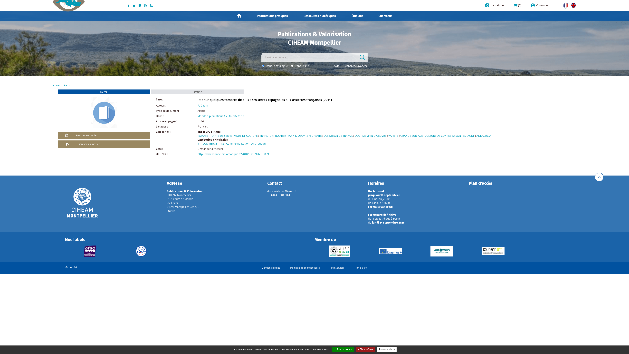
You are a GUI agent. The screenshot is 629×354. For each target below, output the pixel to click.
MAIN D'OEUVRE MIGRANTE (305, 136)
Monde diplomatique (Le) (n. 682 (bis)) (221, 116)
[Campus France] (141, 251)
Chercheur (385, 16)
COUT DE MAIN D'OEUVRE (370, 136)
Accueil (239, 16)
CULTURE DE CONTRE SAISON (443, 136)
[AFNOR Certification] (90, 251)
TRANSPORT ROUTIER (273, 136)
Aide (336, 66)
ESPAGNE (469, 136)
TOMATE (203, 136)
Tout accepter (344, 349)
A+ (75, 267)
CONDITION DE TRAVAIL (338, 136)
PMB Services (337, 267)
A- (66, 267)
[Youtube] (134, 5)
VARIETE (393, 136)
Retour (67, 85)
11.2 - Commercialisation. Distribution (242, 143)
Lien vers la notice (89, 144)
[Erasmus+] (391, 251)
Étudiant (357, 16)
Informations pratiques (272, 16)
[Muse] (339, 251)
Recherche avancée (356, 66)
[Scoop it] (140, 5)
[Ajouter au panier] (67, 135)
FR (564, 5)
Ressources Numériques (320, 16)
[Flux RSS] (151, 5)
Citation (197, 92)
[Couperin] (493, 251)
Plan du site (361, 267)
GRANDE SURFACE (411, 136)
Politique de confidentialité (305, 267)
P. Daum (203, 105)
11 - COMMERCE (207, 143)
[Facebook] (128, 5)
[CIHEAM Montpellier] (82, 202)
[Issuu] (145, 5)
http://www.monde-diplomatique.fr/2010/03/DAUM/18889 (233, 154)
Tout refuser (366, 349)
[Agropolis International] (442, 251)
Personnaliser (387, 349)
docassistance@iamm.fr (282, 191)
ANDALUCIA (484, 136)
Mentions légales (270, 267)
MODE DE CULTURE (246, 136)
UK (572, 5)
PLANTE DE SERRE (221, 136)
